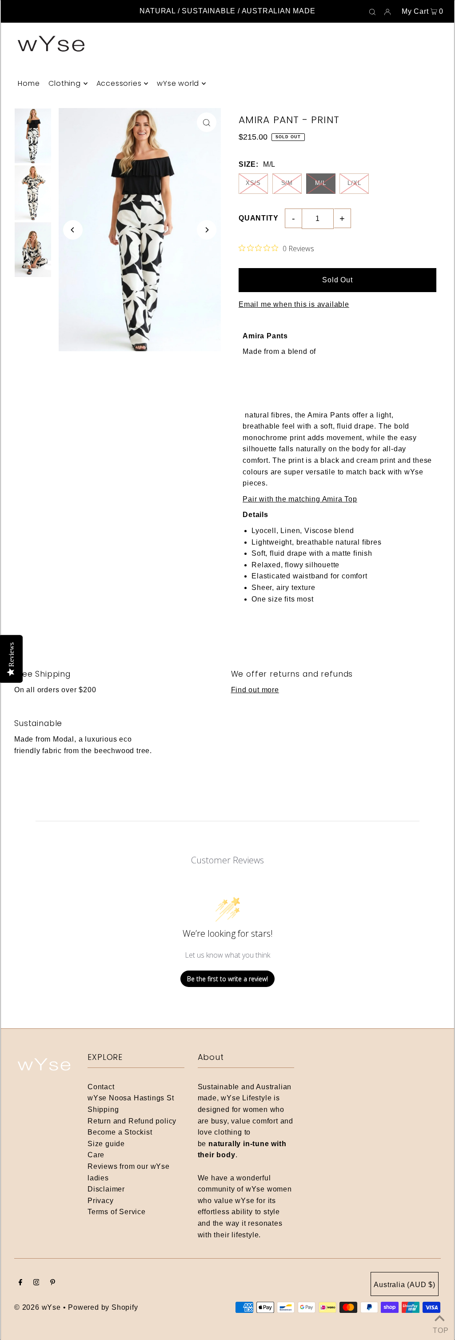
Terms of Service (117, 1212)
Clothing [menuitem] (64, 83)
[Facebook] (20, 1283)
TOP (439, 1329)
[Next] (206, 230)
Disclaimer (106, 1189)
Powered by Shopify (103, 1307)
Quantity (258, 218)
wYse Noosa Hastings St (131, 1098)
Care (96, 1155)
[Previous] (73, 230)
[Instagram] (36, 1283)
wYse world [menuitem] (178, 83)
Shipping (103, 1109)
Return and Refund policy (132, 1121)
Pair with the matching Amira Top (300, 499)
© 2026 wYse (37, 1307)
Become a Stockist (120, 1132)
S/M (287, 183)
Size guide (106, 1143)
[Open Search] (372, 11)
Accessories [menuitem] (119, 83)
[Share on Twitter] (444, 159)
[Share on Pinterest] (444, 181)
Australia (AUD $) (404, 1284)
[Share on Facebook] (444, 137)
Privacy (101, 1200)
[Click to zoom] (206, 122)
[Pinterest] (52, 1283)
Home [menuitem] (29, 83)
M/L (320, 183)
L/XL (354, 183)
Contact (101, 1087)
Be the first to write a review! (227, 979)
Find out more (255, 690)
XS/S (253, 183)
